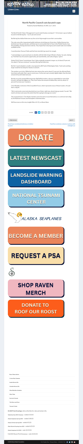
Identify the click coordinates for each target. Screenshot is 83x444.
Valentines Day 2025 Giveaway (15, 414)
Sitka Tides (12, 394)
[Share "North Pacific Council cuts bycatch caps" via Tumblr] (45, 112)
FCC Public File (45, 442)
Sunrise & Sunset (13, 398)
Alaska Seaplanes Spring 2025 (15, 418)
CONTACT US (61, 442)
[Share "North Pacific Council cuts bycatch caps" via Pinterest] (48, 112)
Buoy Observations (14, 374)
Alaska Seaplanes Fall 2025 (14, 430)
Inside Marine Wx (13, 382)
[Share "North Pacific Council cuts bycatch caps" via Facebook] (36, 112)
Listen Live (13, 9)
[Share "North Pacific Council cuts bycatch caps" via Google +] (42, 112)
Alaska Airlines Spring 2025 (15, 422)
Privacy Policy (53, 442)
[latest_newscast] (36, 166)
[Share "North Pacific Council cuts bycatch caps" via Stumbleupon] (52, 112)
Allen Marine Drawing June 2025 (16, 426)
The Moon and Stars (14, 402)
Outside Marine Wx (14, 386)
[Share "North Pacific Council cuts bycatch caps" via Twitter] (39, 112)
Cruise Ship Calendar (14, 378)
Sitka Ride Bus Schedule (15, 390)
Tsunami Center (13, 406)
